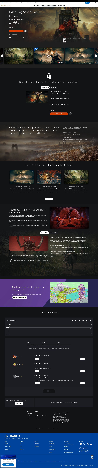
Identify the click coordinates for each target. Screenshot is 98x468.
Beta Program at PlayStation (84, 451)
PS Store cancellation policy (69, 444)
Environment (37, 443)
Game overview (36, 5)
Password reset (52, 449)
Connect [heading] (81, 441)
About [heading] (6, 441)
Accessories (29, 2)
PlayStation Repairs (52, 447)
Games (16, 2)
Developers (66, 449)
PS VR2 (21, 446)
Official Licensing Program (68, 452)
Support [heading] (51, 441)
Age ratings (66, 446)
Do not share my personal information (87, 465)
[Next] (96, 55)
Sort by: (58, 342)
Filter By (43, 342)
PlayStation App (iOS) (82, 447)
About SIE (6, 443)
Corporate (6, 449)
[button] (49, 56)
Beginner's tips (61, 5)
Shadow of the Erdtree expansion (49, 5)
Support (42, 2)
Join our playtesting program (84, 450)
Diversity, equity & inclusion (39, 447)
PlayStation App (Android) (83, 448)
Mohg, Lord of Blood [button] (53, 232)
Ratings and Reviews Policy (50, 349)
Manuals (50, 452)
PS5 (10, 2)
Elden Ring (13, 438)
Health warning (67, 447)
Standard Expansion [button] (45, 87)
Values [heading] (36, 441)
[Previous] (2, 55)
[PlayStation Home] (2, 3)
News (36, 2)
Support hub (51, 443)
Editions (28, 342)
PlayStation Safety (52, 444)
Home (6, 438)
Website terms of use (72, 465)
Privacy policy (65, 465)
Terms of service (67, 443)
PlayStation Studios (8, 446)
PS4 (20, 444)
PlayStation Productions (8, 447)
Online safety (37, 446)
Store (5, 2)
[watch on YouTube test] (60, 62)
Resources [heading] (66, 441)
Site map (78, 465)
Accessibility (37, 444)
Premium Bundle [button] (53, 87)
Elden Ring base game (66, 141)
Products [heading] (21, 441)
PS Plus (22, 2)
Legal (61, 465)
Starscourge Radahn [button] (44, 232)
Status (50, 446)
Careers (6, 444)
